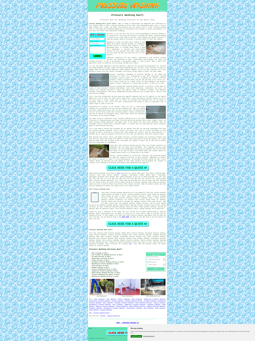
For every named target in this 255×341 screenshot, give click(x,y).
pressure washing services (127, 242)
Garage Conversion (113, 316)
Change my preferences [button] (148, 336)
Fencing (102, 316)
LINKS (147, 11)
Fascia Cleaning (159, 302)
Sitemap (90, 328)
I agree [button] (133, 336)
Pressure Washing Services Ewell (105, 249)
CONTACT (156, 11)
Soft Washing (111, 299)
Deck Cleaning (99, 299)
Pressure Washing (117, 301)
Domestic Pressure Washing (105, 306)
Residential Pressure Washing (99, 301)
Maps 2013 (91, 338)
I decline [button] (139, 336)
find (94, 233)
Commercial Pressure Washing (154, 299)
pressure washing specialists (104, 180)
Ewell (119, 173)
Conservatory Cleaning (134, 308)
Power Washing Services (143, 302)
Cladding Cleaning (153, 304)
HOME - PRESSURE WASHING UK (127, 323)
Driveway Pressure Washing (124, 302)
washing (102, 173)
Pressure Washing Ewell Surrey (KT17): (103, 23)
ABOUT (151, 11)
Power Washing (94, 310)
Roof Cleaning (108, 302)
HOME (143, 11)
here (130, 243)
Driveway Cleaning (150, 301)
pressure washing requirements (141, 215)
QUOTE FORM (125, 217)
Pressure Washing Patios (133, 301)
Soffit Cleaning (124, 299)
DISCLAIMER (162, 11)
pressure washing (141, 182)
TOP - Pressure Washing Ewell (99, 313)
